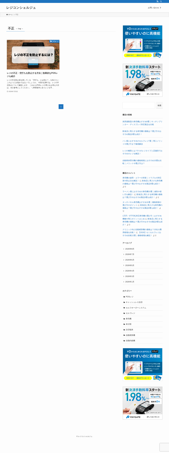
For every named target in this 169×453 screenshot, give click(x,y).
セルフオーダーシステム (136, 308)
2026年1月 (129, 282)
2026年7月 (129, 254)
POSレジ (129, 297)
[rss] (157, 1)
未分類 (128, 324)
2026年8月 (129, 249)
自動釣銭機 (130, 341)
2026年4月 (129, 271)
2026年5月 (129, 265)
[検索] (161, 1)
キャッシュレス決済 (134, 302)
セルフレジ (130, 313)
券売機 (128, 319)
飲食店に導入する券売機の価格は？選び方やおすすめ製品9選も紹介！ (142, 222)
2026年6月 (129, 260)
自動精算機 (130, 335)
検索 (159, 105)
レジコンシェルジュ (21, 7)
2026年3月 (129, 276)
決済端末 (129, 330)
